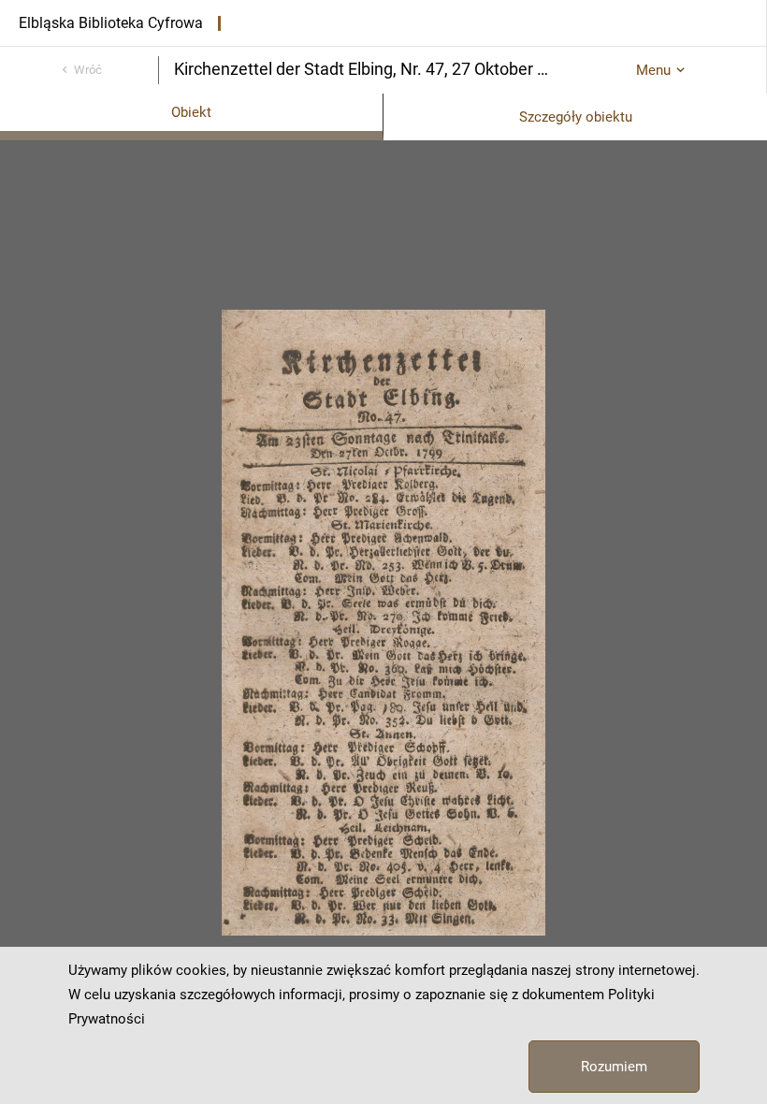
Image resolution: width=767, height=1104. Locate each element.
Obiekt (191, 112)
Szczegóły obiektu (575, 117)
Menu (653, 70)
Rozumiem (614, 1066)
